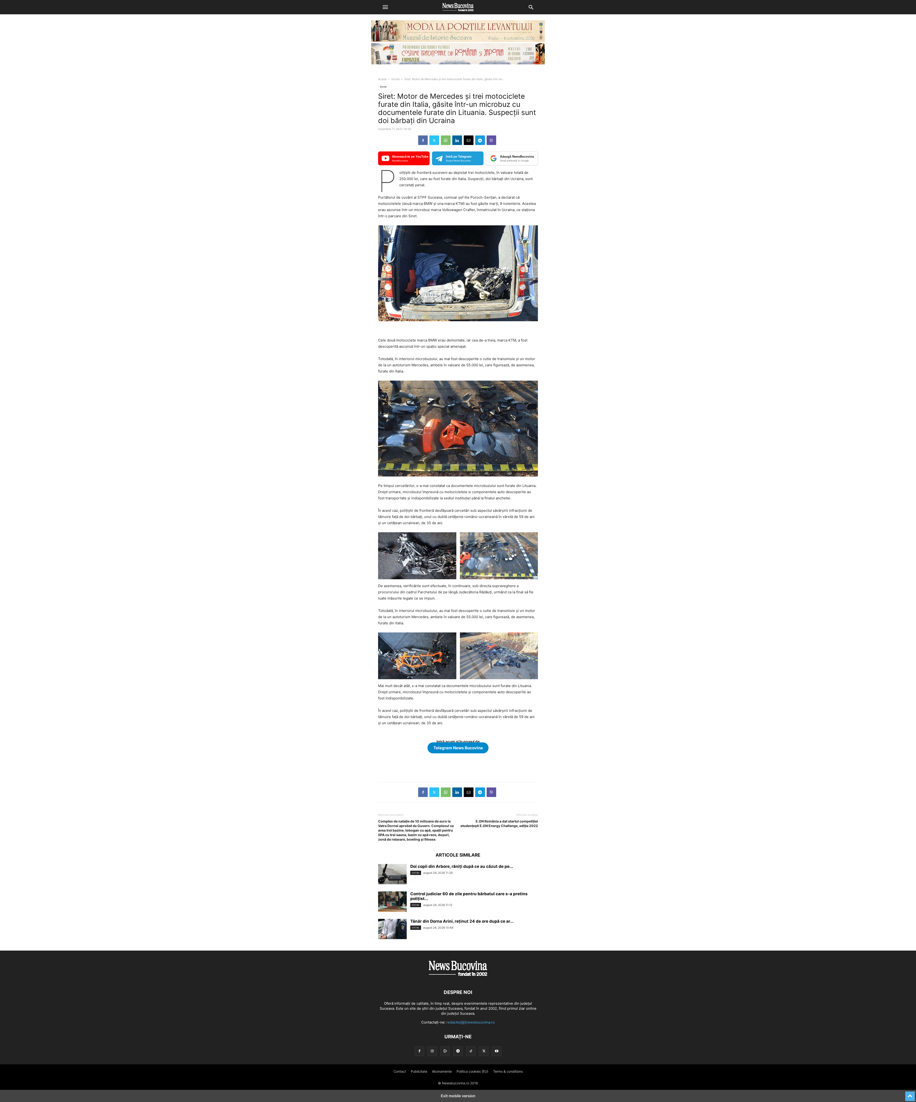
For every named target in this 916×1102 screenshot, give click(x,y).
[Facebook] (423, 140)
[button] (385, 7)
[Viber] (491, 140)
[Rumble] (445, 1051)
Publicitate (419, 1071)
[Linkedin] (457, 140)
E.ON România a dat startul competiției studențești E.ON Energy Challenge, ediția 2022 (499, 823)
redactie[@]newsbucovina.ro (470, 1022)
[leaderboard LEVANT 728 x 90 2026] (458, 41)
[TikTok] (471, 1051)
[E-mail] (469, 140)
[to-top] (910, 1094)
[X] (434, 140)
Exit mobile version (458, 1095)
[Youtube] (496, 1051)
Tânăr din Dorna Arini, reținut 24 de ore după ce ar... (462, 921)
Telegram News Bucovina (458, 747)
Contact (400, 1071)
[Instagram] (432, 1051)
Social (395, 79)
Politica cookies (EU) (472, 1071)
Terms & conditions (508, 1071)
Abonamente (442, 1071)
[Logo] (458, 978)
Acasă (382, 79)
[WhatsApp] (446, 140)
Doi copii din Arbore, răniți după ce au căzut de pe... (461, 866)
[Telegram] (480, 140)
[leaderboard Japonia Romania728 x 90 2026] (458, 63)
